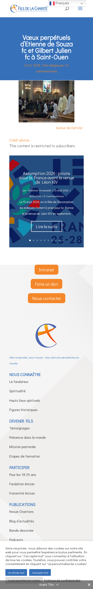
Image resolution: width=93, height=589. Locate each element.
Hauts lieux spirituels (24, 400)
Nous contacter (46, 298)
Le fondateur (18, 381)
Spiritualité (17, 391)
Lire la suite (46, 226)
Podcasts (16, 539)
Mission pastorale (22, 446)
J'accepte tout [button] (40, 572)
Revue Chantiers (21, 511)
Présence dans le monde (27, 437)
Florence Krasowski (39, 190)
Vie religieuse (53, 65)
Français (62, 3)
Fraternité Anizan (22, 493)
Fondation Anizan (22, 484)
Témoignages (19, 428)
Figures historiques (23, 409)
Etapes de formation (24, 456)
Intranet (46, 269)
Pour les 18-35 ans (22, 474)
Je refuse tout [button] (16, 572)
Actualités (35, 196)
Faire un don (46, 284)
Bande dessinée (21, 530)
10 (63, 240)
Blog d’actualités (21, 521)
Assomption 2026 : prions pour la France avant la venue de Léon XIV (46, 177)
